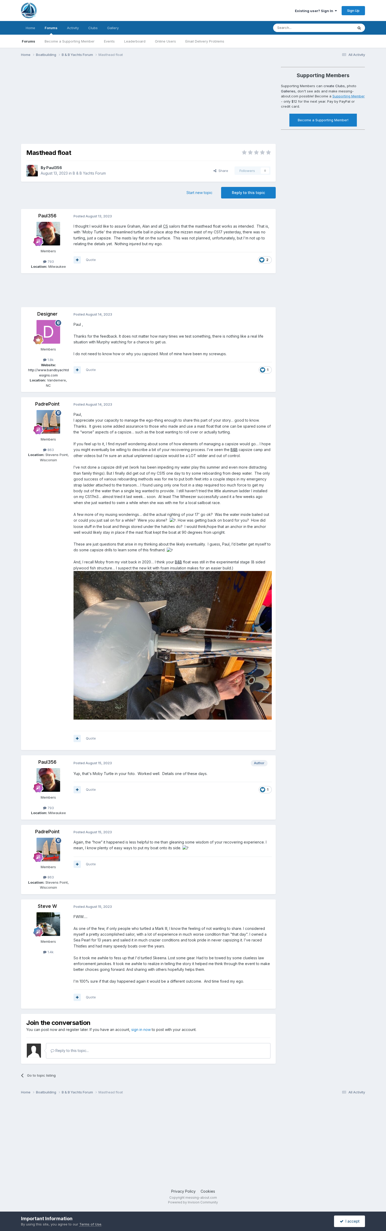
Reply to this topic (248, 192)
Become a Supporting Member (70, 41)
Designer (47, 314)
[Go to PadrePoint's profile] (48, 422)
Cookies (208, 1191)
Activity (73, 28)
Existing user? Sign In (315, 11)
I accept (351, 1221)
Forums (51, 28)
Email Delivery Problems (204, 41)
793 (50, 261)
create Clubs (334, 86)
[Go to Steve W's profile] (48, 924)
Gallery (113, 28)
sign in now (141, 1029)
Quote (91, 260)
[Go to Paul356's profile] (32, 170)
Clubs (93, 28)
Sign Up (353, 10)
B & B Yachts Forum (89, 173)
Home (30, 28)
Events (109, 41)
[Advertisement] (116, 102)
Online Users (165, 41)
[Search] (359, 28)
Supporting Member (348, 96)
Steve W (47, 906)
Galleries (288, 91)
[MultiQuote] (77, 260)
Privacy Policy (183, 1191)
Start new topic (199, 192)
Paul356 (54, 167)
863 (50, 450)
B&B (234, 449)
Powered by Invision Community (193, 1202)
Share (222, 171)
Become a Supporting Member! (323, 120)
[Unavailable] (173, 645)
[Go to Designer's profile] (48, 332)
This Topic (338, 28)
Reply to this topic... (71, 1050)
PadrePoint (47, 404)
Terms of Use (90, 1224)
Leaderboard (134, 41)
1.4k (50, 952)
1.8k (50, 360)
